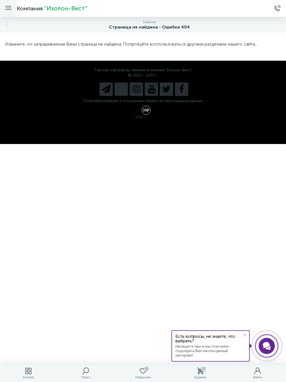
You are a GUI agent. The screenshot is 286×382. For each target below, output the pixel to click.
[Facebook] (181, 89)
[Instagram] (136, 89)
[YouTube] (151, 89)
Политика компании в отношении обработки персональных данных (143, 101)
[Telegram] (106, 89)
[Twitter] (166, 89)
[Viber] (121, 89)
